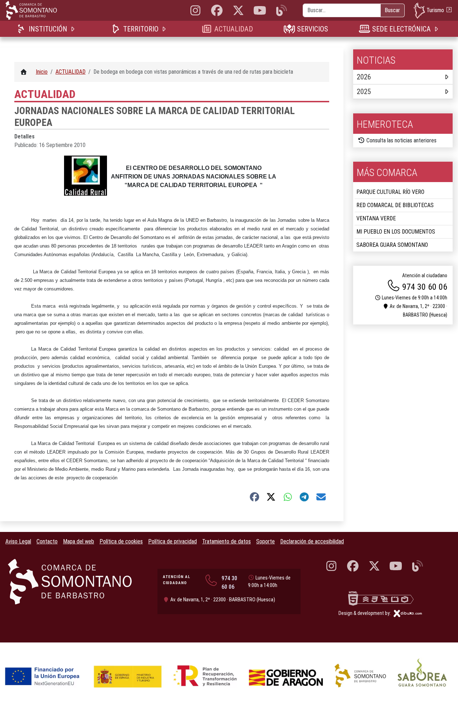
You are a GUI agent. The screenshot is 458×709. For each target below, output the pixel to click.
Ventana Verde (376, 218)
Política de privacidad (172, 541)
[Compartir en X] (271, 497)
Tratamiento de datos (226, 541)
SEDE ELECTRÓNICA (401, 29)
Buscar (392, 10)
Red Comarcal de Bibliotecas (395, 205)
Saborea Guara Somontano (392, 244)
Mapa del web (78, 541)
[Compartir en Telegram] (304, 497)
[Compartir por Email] (321, 497)
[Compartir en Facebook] (254, 497)
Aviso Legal (18, 541)
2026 (364, 77)
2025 (364, 91)
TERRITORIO (140, 29)
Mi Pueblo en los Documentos (395, 231)
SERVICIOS (312, 29)
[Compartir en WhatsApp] (288, 497)
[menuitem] (47, 29)
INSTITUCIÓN (48, 29)
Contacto (47, 541)
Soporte (265, 541)
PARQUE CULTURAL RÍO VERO (390, 192)
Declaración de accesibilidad (312, 541)
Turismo (435, 9)
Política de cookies (121, 541)
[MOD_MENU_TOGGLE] (73, 29)
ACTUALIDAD (233, 29)
